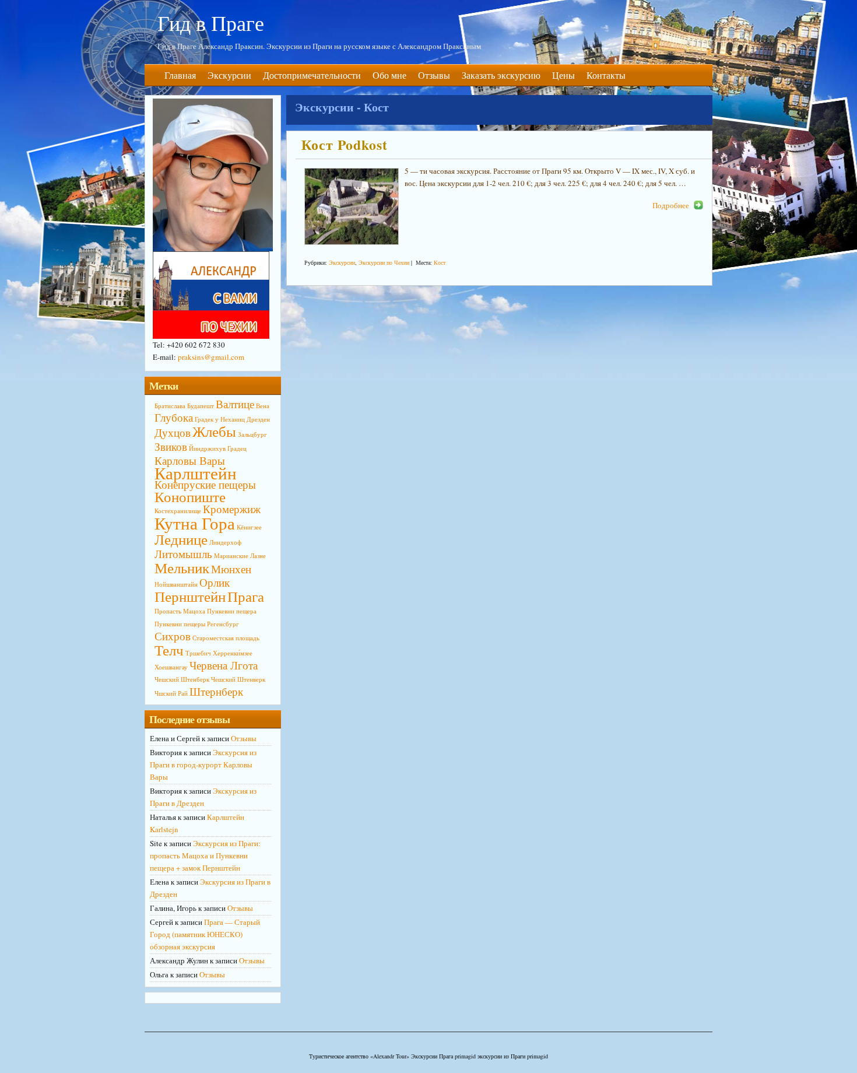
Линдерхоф (225, 542)
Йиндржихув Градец (218, 448)
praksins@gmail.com (211, 357)
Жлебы (214, 431)
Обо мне (389, 75)
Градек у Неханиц (220, 419)
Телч (169, 650)
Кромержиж (232, 509)
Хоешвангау (171, 667)
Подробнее (670, 205)
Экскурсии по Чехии (384, 262)
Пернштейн (190, 596)
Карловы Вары (189, 460)
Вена (262, 406)
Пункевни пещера (232, 611)
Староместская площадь (225, 638)
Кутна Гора (194, 522)
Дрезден (258, 419)
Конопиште (190, 496)
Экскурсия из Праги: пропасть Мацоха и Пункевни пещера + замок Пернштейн (205, 855)
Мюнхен (231, 569)
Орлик (214, 582)
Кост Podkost (344, 145)
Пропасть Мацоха (179, 611)
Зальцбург (252, 434)
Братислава (169, 406)
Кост (439, 262)
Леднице (181, 539)
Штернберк (216, 691)
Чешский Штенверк (238, 679)
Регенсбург (223, 624)
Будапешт (200, 406)
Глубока (173, 417)
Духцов (172, 432)
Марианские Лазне (240, 556)
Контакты (606, 75)
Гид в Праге (210, 23)
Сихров (172, 636)
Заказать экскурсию (501, 75)
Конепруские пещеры (205, 484)
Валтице (235, 404)
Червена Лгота (223, 665)
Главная (180, 75)
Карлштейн (195, 472)
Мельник (181, 567)
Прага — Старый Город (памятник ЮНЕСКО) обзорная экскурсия (205, 934)
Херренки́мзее (232, 653)
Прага (245, 596)
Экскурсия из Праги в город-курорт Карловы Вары (203, 764)
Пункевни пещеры (179, 624)
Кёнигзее (249, 527)
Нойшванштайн (176, 584)
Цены (563, 75)
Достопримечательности (312, 75)
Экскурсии (229, 75)
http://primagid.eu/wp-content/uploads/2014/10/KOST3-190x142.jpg (351, 206)
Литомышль (183, 553)
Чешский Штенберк (181, 679)
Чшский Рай (171, 693)
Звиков (170, 446)
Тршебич (198, 653)
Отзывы (434, 75)
